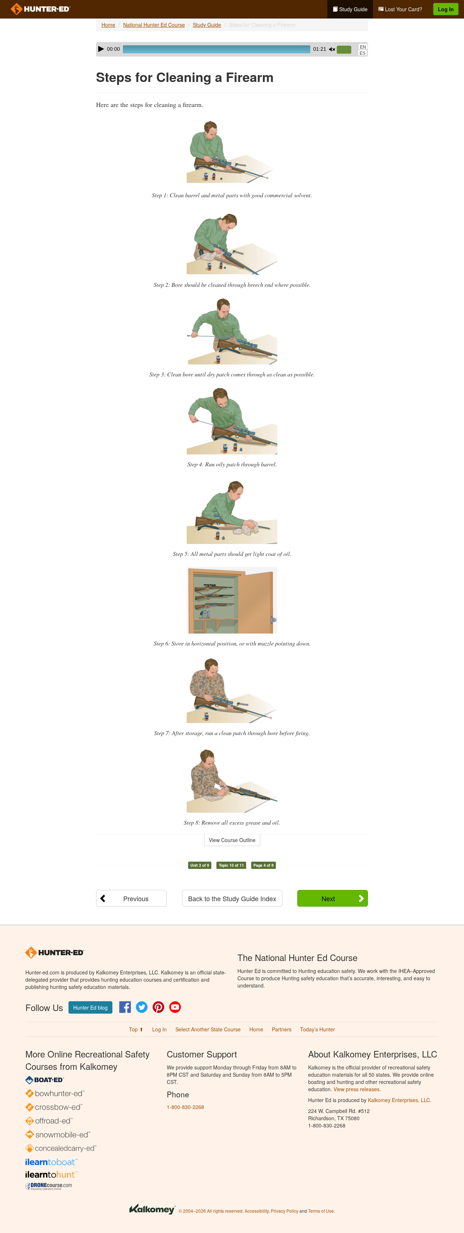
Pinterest (158, 1007)
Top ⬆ (136, 1029)
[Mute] (332, 49)
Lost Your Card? (403, 9)
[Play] (101, 49)
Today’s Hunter (317, 1029)
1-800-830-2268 (185, 1106)
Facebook (125, 1007)
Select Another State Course (208, 1029)
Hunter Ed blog (90, 1007)
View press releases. (357, 1089)
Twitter (142, 1007)
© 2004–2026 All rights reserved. (211, 1211)
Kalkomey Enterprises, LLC (399, 1100)
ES (362, 53)
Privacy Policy (284, 1211)
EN (363, 47)
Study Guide (353, 9)
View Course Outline (232, 840)
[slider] (347, 50)
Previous (136, 898)
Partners (281, 1029)
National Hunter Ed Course (154, 24)
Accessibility (257, 1211)
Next (328, 898)
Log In (446, 9)
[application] (232, 49)
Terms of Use (321, 1211)
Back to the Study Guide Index (232, 898)
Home (108, 24)
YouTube (175, 1007)
